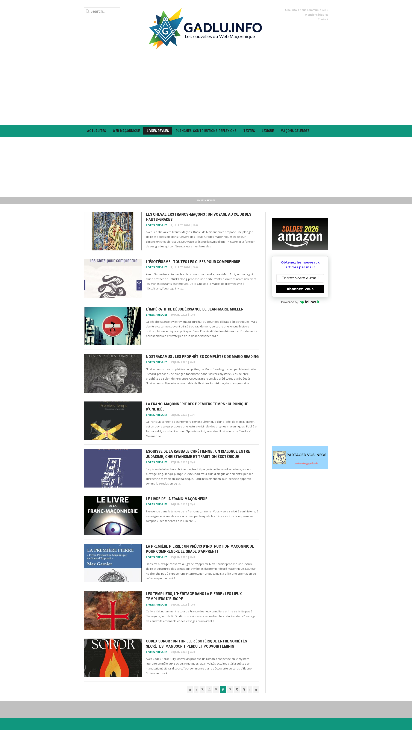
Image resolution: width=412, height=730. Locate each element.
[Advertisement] (206, 87)
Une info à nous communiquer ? (306, 10)
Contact (323, 19)
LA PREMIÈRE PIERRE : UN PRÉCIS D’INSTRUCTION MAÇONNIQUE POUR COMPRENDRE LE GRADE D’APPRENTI (200, 549)
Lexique (268, 131)
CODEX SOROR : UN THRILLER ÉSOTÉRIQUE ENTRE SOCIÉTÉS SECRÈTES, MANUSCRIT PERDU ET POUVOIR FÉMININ (196, 644)
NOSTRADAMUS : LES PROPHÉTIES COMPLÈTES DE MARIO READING (202, 356)
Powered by (289, 302)
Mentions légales (316, 15)
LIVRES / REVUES (157, 225)
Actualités (96, 131)
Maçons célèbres (295, 131)
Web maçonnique (126, 131)
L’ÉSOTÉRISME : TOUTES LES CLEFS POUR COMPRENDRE (193, 261)
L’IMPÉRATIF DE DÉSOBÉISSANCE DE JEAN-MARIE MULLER (194, 309)
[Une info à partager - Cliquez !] (300, 457)
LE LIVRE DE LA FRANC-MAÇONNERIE (177, 498)
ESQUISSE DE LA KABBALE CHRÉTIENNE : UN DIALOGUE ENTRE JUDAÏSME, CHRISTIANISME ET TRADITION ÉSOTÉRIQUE (198, 454)
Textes (249, 131)
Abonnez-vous (300, 289)
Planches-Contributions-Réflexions (206, 131)
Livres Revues (158, 131)
